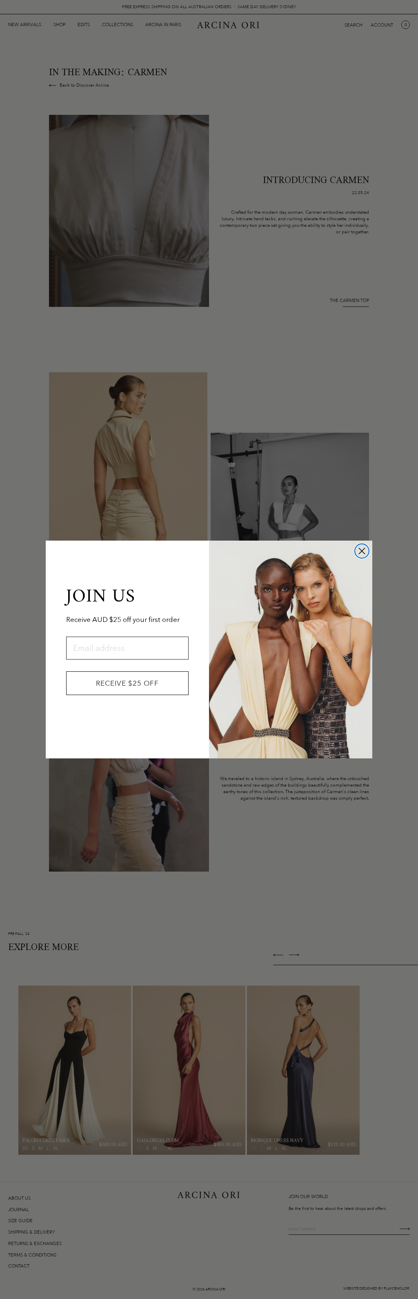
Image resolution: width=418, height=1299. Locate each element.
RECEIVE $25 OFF (127, 683)
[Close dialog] (362, 551)
